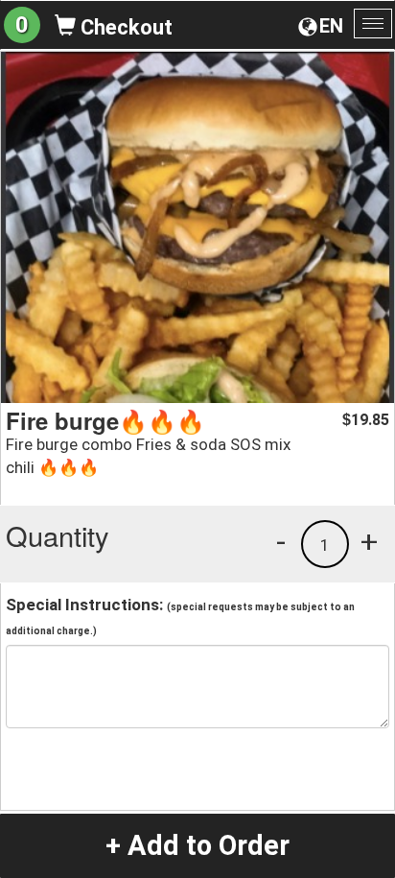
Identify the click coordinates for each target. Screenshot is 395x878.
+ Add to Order (197, 845)
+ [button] (369, 541)
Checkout (124, 27)
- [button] (281, 541)
